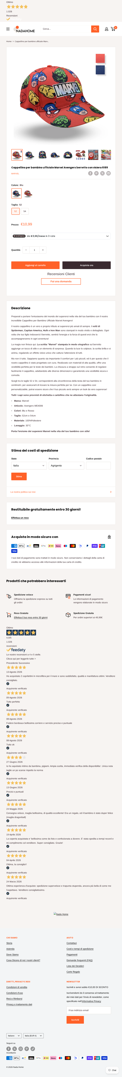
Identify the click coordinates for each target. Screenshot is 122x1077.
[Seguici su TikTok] (32, 1049)
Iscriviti (75, 1020)
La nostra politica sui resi (22, 492)
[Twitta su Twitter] (102, 173)
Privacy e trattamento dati (19, 1004)
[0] (113, 29)
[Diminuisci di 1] (26, 250)
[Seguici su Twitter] (14, 1049)
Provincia (54, 458)
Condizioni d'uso (14, 993)
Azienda (10, 948)
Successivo (24, 663)
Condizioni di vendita (16, 987)
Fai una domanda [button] (61, 281)
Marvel (15, 174)
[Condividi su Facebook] (90, 173)
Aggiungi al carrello (35, 265)
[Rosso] (28, 193)
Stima (19, 476)
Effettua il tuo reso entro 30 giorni (30, 617)
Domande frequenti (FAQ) (80, 960)
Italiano (11, 1036)
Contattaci (72, 943)
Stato (14, 458)
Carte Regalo (73, 971)
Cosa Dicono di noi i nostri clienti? (23, 960)
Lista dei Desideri (75, 966)
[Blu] (16, 193)
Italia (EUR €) (31, 1036)
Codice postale (94, 458)
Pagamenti (72, 954)
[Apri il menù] (8, 29)
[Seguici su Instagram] (20, 1049)
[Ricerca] (95, 28)
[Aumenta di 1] (43, 250)
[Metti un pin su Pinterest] (96, 173)
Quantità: (16, 250)
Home (9, 41)
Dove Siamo (12, 954)
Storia (9, 943)
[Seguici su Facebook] (8, 1049)
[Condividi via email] (108, 173)
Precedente (12, 663)
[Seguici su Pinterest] (26, 1049)
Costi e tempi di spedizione (80, 948)
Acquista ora (86, 265)
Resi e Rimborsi (14, 998)
